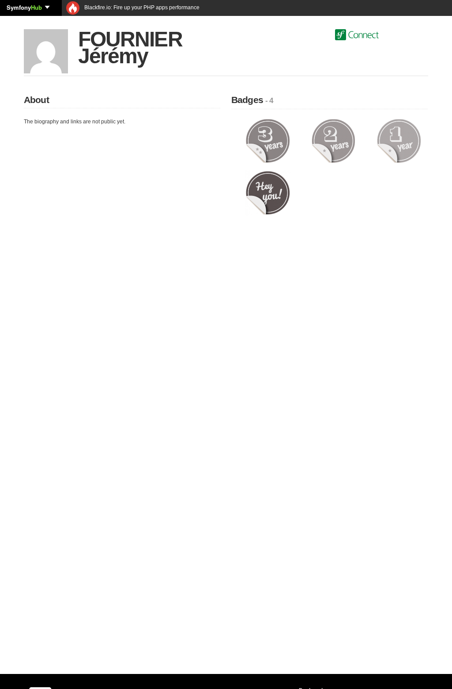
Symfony (24, 7)
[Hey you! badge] (267, 192)
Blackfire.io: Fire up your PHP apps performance (141, 7)
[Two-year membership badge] (333, 141)
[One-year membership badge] (399, 141)
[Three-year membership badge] (267, 141)
